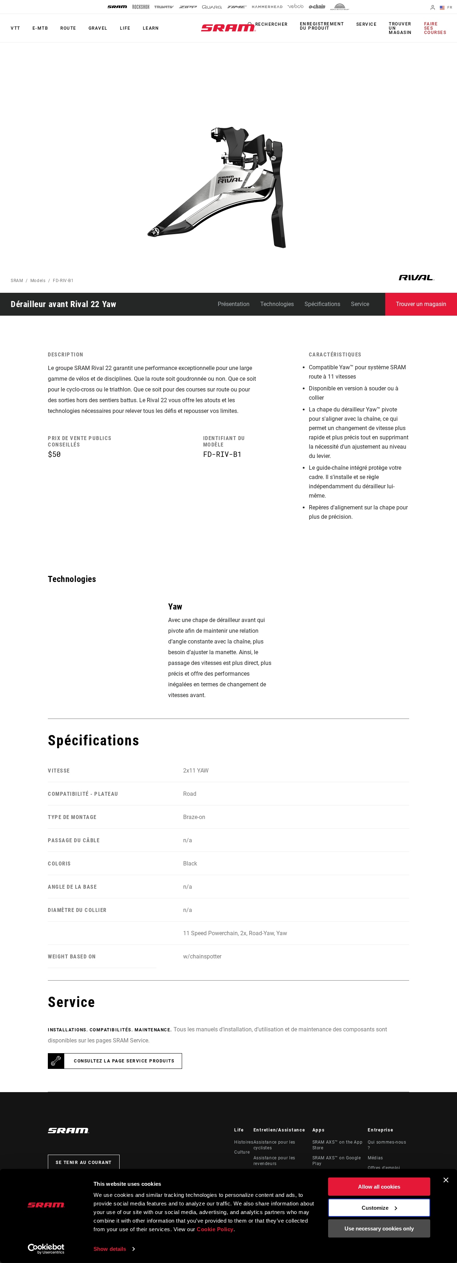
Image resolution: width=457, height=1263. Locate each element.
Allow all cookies (379, 1187)
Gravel (98, 28)
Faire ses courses (435, 28)
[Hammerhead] (267, 7)
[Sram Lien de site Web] (228, 27)
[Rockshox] (140, 7)
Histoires (243, 1142)
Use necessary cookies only (379, 1228)
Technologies (277, 304)
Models (38, 280)
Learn (151, 28)
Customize (375, 1207)
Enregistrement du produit (322, 26)
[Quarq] (212, 7)
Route (68, 28)
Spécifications (322, 304)
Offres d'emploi (384, 1167)
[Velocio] (295, 7)
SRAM (17, 280)
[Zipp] (188, 7)
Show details (110, 1249)
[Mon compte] (433, 8)
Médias (375, 1157)
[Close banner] (445, 1180)
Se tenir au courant (84, 1162)
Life (125, 28)
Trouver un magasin (400, 28)
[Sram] (117, 6)
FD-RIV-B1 (63, 280)
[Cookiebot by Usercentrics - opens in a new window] (46, 1249)
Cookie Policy (215, 1229)
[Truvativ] (164, 7)
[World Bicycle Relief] (340, 7)
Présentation (234, 304)
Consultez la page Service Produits (124, 1061)
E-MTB (40, 28)
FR (449, 7)
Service (366, 24)
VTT (15, 28)
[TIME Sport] (237, 7)
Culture (242, 1152)
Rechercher (271, 24)
